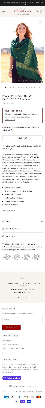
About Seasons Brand (10, 344)
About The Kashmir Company (13, 348)
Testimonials (7, 340)
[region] (22, 285)
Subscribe (11, 327)
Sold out (23, 138)
